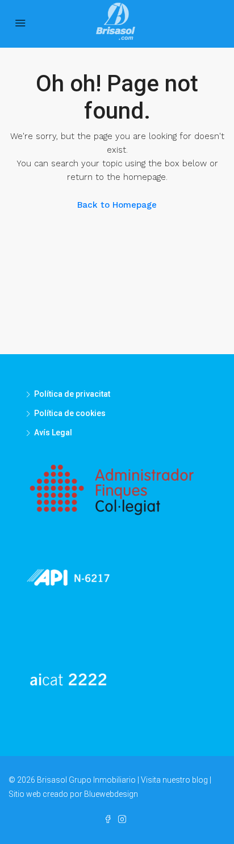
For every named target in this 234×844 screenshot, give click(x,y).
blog (200, 779)
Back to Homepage (117, 205)
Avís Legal (53, 432)
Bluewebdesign (111, 794)
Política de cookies (70, 413)
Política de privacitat (72, 393)
